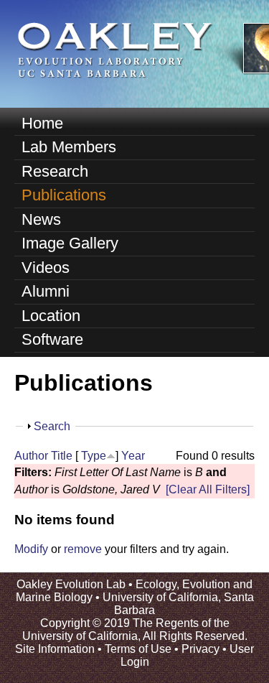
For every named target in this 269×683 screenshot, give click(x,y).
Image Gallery (70, 243)
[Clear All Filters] (208, 489)
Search (52, 426)
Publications (64, 195)
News (41, 219)
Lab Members (69, 147)
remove (83, 549)
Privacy (200, 649)
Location (51, 316)
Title (61, 456)
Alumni (46, 291)
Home (42, 123)
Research (55, 171)
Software (52, 339)
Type (93, 456)
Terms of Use (138, 649)
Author (31, 456)
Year (133, 456)
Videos (46, 268)
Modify (31, 549)
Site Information (55, 649)
